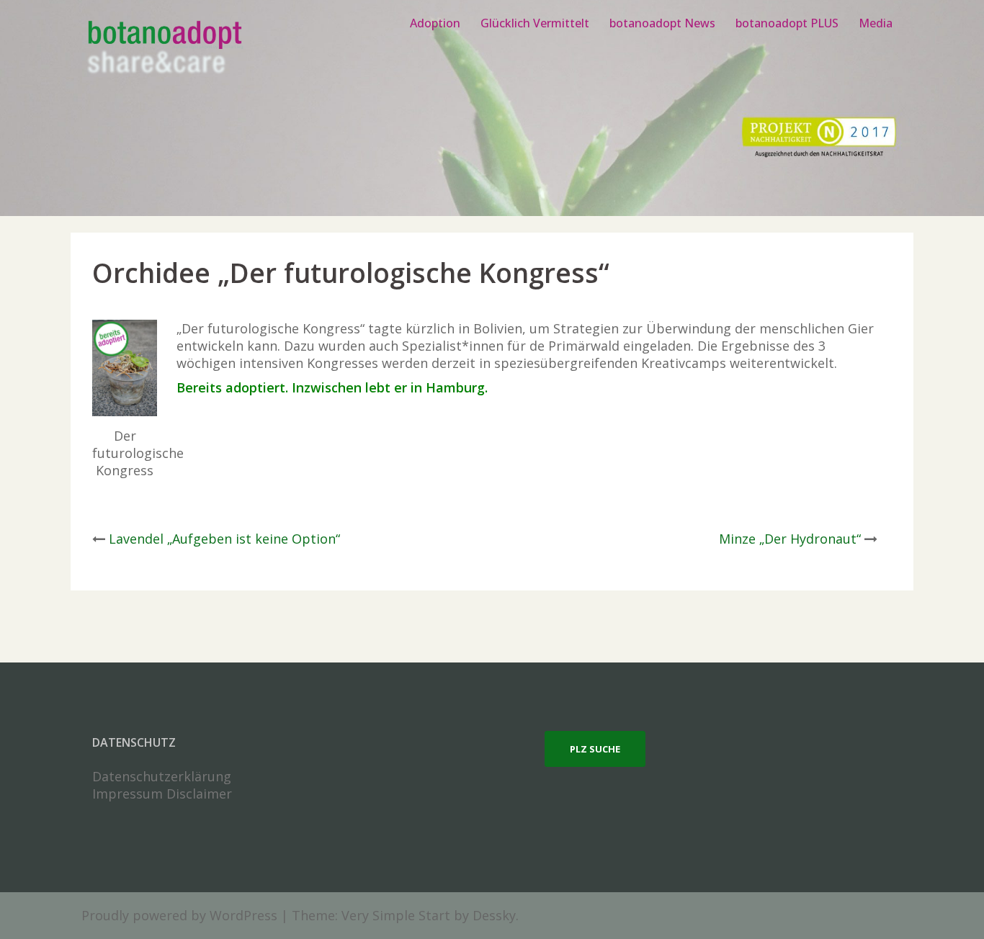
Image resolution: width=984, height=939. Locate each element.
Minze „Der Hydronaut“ (790, 538)
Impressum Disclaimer (162, 793)
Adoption (435, 23)
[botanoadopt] (163, 49)
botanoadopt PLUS (786, 23)
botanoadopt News (662, 23)
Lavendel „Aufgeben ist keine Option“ (224, 538)
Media (876, 23)
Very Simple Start (395, 915)
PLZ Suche (595, 748)
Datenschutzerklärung (161, 776)
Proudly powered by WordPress (179, 915)
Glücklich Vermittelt (534, 23)
